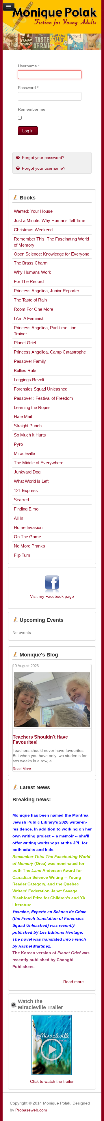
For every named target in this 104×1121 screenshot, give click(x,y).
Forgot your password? (42, 157)
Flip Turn (22, 555)
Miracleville (24, 453)
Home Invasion (28, 527)
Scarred (21, 499)
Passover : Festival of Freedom (43, 398)
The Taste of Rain (30, 299)
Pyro (18, 444)
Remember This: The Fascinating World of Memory (51, 241)
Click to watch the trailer (52, 1081)
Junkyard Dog (27, 471)
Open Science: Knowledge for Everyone (51, 253)
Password (28, 87)
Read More (22, 769)
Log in (28, 131)
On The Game (27, 536)
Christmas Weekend (33, 229)
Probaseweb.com (31, 1110)
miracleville (52, 1045)
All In (18, 518)
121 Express (26, 490)
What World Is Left (31, 481)
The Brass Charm (31, 262)
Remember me (31, 109)
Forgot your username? (43, 168)
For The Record (29, 281)
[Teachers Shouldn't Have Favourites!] (52, 700)
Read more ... (75, 981)
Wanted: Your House (33, 211)
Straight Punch (28, 425)
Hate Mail (23, 416)
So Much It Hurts (30, 434)
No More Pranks (29, 545)
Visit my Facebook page (52, 596)
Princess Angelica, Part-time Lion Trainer (45, 330)
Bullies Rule (25, 370)
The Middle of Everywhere (38, 462)
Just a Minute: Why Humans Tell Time (49, 220)
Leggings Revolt (29, 379)
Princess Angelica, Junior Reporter (46, 290)
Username (29, 66)
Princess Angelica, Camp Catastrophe (50, 351)
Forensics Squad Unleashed (40, 388)
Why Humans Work (32, 272)
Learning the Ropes (32, 407)
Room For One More (33, 309)
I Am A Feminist (28, 318)
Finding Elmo (26, 508)
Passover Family (30, 361)
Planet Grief (25, 342)
